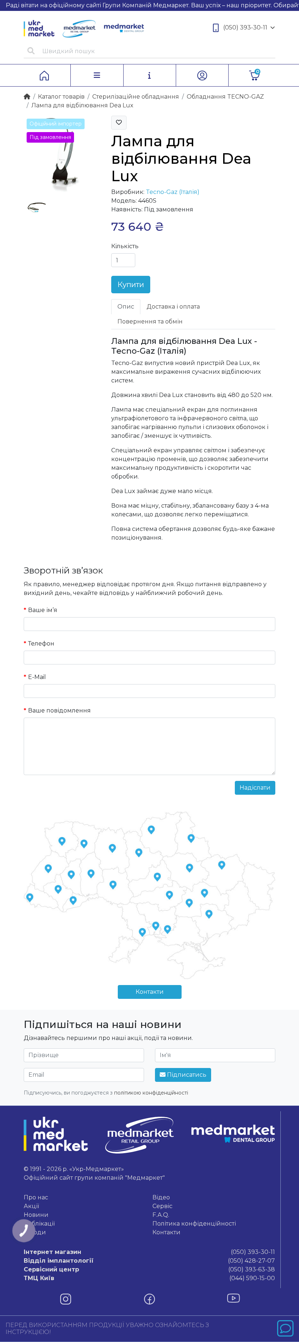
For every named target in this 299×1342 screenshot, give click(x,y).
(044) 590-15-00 (149, 1278)
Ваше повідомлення (59, 710)
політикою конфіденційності (151, 1092)
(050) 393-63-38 (149, 1269)
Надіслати (255, 787)
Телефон (41, 643)
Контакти (150, 991)
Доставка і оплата (173, 306)
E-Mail (37, 677)
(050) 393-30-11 (245, 27)
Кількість (125, 246)
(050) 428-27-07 (149, 1260)
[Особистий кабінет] (202, 75)
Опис (125, 306)
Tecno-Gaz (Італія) (172, 191)
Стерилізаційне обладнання (135, 96)
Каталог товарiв (61, 96)
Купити (130, 284)
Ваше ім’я (42, 610)
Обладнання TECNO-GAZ (225, 96)
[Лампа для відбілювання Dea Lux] (62, 153)
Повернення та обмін (150, 321)
